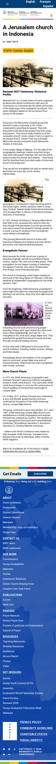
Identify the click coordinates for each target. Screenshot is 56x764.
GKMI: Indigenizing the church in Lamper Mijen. (26, 450)
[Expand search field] (7, 4)
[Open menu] (51, 15)
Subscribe (40, 474)
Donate (10, 731)
